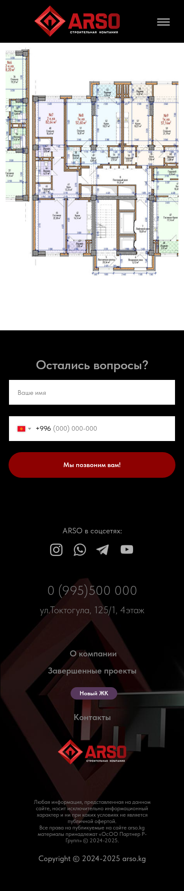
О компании (93, 653)
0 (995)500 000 (92, 590)
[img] (56, 550)
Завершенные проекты (92, 670)
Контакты (92, 717)
